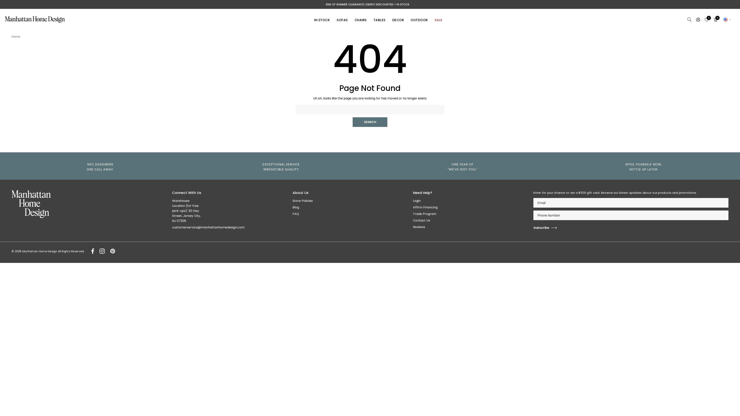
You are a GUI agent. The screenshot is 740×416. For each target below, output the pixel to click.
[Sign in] (698, 19)
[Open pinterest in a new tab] (112, 251)
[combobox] (370, 109)
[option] (98, 167)
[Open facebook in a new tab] (91, 251)
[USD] (727, 19)
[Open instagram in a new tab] (101, 251)
